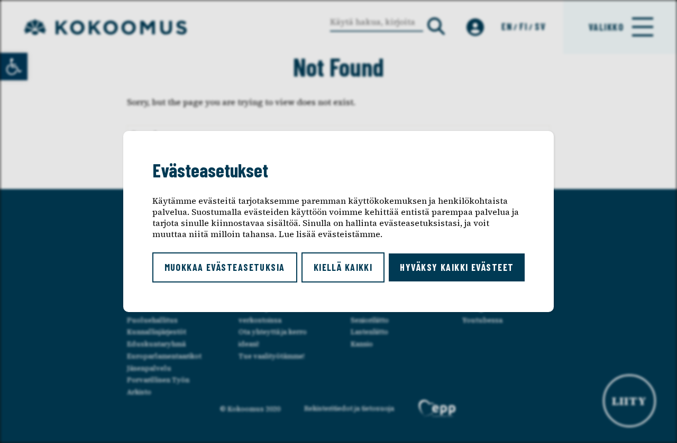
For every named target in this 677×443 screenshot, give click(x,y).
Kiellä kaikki (343, 267)
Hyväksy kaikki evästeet (457, 267)
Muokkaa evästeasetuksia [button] (224, 267)
